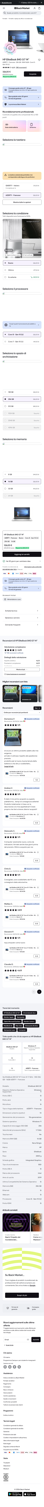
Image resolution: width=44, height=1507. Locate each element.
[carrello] (39, 8)
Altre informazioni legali (11, 1441)
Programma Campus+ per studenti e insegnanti (19, 1360)
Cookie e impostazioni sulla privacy (15, 1437)
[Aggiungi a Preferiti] (39, 60)
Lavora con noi (8, 1363)
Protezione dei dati (9, 1434)
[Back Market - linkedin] (10, 1367)
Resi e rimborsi (8, 1390)
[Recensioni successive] (39, 992)
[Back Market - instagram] (5, 1367)
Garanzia (6, 1431)
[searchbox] (24, 13)
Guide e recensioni (9, 1399)
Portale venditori (8, 1381)
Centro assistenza (9, 1396)
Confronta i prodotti (10, 1402)
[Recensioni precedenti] (34, 992)
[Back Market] (22, 8)
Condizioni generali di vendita (13, 1428)
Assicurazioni (7, 1393)
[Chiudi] (41, 2)
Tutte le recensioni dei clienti (13, 1405)
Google (32, 1285)
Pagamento (7, 1384)
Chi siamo (6, 1357)
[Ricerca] (4, 13)
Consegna (6, 1387)
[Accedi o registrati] (34, 8)
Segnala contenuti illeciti (11, 1447)
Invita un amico (8, 1415)
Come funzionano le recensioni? (16, 674)
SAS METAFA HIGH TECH (10, 569)
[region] (22, 126)
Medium (6, 1469)
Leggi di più (8, 766)
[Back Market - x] (19, 1367)
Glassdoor (6, 1466)
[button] (10, 48)
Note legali (7, 1444)
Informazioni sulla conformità (32, 567)
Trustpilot (6, 1463)
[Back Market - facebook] (14, 1367)
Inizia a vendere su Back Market (13, 1378)
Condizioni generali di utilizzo (13, 1425)
